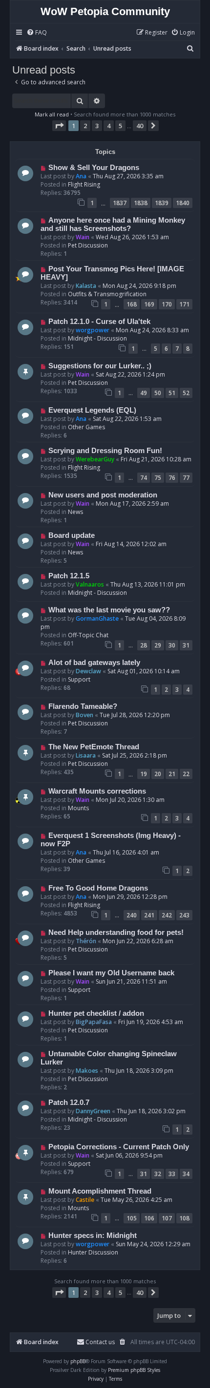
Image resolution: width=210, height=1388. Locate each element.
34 (186, 1174)
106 (149, 1218)
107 (167, 1218)
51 (171, 393)
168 (131, 304)
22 (186, 774)
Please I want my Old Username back (111, 973)
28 (143, 645)
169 (149, 304)
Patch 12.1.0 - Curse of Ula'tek (99, 321)
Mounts (78, 808)
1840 (182, 203)
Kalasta (86, 286)
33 (171, 1174)
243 (184, 915)
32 (157, 1174)
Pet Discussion (88, 245)
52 (186, 393)
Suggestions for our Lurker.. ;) (99, 366)
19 (143, 774)
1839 (161, 203)
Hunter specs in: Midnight (92, 1235)
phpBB (77, 1361)
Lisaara (86, 755)
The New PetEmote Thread (93, 747)
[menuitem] (36, 32)
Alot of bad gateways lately (94, 662)
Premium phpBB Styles (134, 1370)
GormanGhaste (97, 618)
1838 (140, 203)
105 (131, 1218)
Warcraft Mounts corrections (97, 791)
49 (143, 393)
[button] (59, 125)
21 (171, 774)
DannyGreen (93, 1111)
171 (184, 304)
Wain (82, 237)
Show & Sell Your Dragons (93, 167)
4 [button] (108, 125)
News (75, 512)
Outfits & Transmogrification (107, 294)
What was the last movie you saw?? (109, 610)
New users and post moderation (102, 495)
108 (184, 1218)
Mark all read (52, 114)
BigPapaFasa (94, 1022)
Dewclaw (88, 671)
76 (171, 478)
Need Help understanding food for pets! (116, 932)
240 (131, 915)
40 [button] (139, 125)
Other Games (86, 427)
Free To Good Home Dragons (98, 888)
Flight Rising (84, 184)
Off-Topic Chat (88, 635)
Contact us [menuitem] (100, 1342)
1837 (119, 203)
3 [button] (97, 125)
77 (186, 478)
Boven (84, 715)
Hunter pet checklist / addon (96, 1013)
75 (157, 478)
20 (157, 774)
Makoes (87, 1070)
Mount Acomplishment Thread (99, 1191)
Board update (71, 535)
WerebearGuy (95, 459)
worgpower (92, 330)
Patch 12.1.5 (68, 576)
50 (157, 393)
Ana (81, 176)
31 (186, 645)
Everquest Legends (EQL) (92, 410)
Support (79, 679)
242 (167, 915)
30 (171, 645)
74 (143, 478)
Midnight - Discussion (97, 338)
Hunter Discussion (93, 1252)
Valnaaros (90, 584)
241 (149, 915)
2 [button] (85, 125)
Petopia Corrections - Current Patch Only (118, 1147)
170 (167, 304)
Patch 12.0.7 (68, 1102)
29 (157, 645)
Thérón (86, 941)
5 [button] (120, 125)
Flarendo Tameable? (82, 706)
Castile (85, 1200)
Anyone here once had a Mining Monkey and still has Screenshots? (113, 224)
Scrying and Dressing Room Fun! (105, 451)
